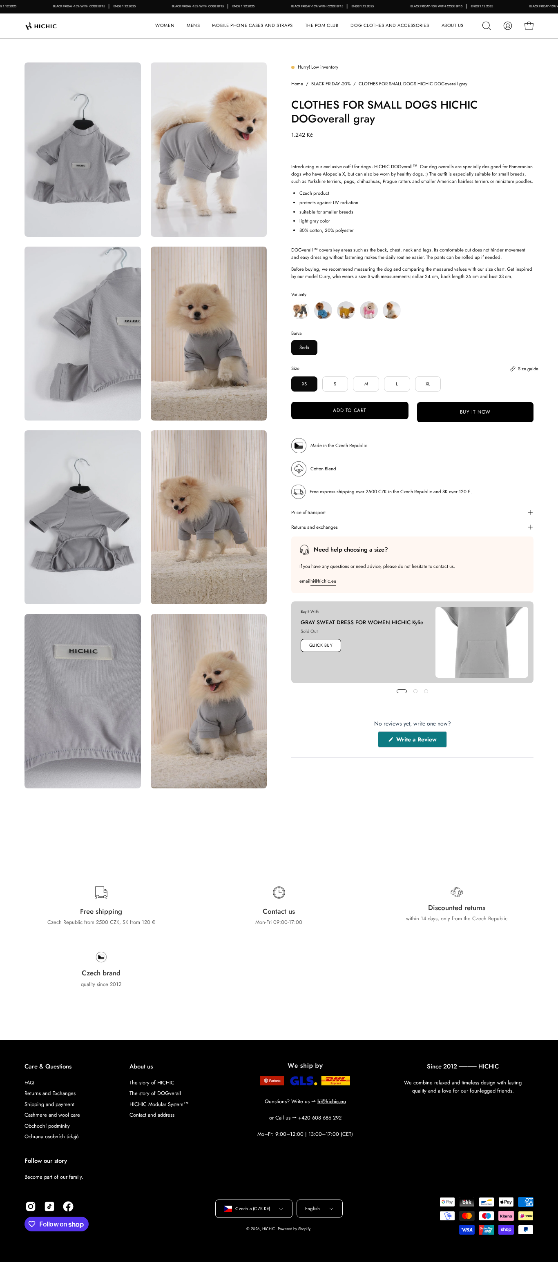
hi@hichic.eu (323, 581)
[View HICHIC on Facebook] (68, 1206)
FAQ (29, 1082)
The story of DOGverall (155, 1093)
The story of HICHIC (151, 1082)
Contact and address (151, 1115)
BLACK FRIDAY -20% (330, 83)
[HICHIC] (51, 25)
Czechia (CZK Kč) (252, 1208)
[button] (252, 25)
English (312, 1208)
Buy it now (475, 412)
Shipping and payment (49, 1104)
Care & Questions (48, 1067)
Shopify (304, 1229)
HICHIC (268, 1229)
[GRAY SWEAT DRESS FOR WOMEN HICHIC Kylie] (481, 642)
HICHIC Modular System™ (159, 1104)
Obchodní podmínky (47, 1125)
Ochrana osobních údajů (52, 1136)
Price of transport (308, 512)
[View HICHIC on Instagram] (31, 1206)
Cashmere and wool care (52, 1115)
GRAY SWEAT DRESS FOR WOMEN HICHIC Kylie (362, 622)
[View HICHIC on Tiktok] (49, 1206)
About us (141, 1067)
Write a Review (421, 741)
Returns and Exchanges (50, 1093)
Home (297, 83)
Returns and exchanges (314, 527)
